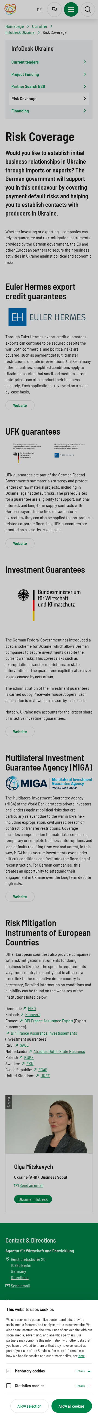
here (81, 1355)
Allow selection (29, 1406)
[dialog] (49, 1360)
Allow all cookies (72, 1406)
